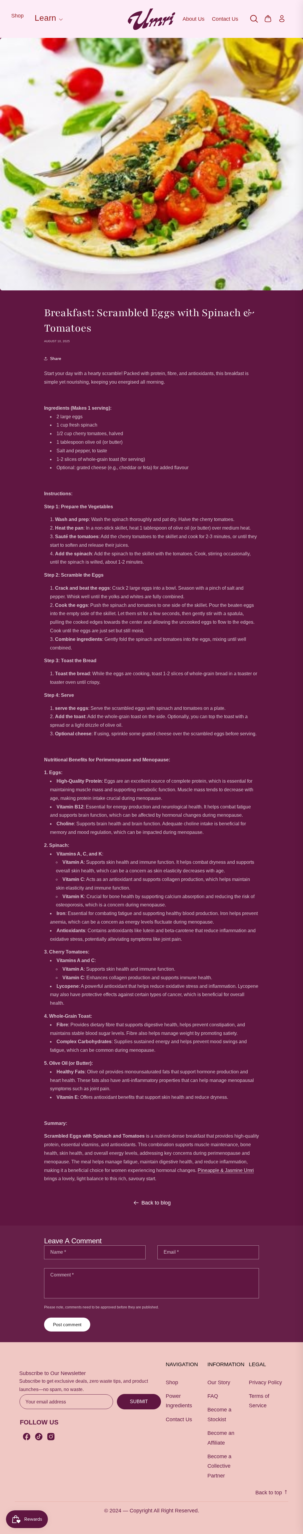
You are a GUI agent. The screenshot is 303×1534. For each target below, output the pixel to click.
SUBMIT (139, 1401)
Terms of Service (259, 1400)
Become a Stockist (219, 1414)
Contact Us (225, 19)
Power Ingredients (179, 1400)
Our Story (218, 1382)
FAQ (212, 1396)
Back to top (269, 1493)
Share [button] (55, 358)
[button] (47, 19)
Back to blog (156, 1203)
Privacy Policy (265, 1382)
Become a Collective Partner (219, 1466)
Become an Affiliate (220, 1437)
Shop (17, 16)
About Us (193, 19)
